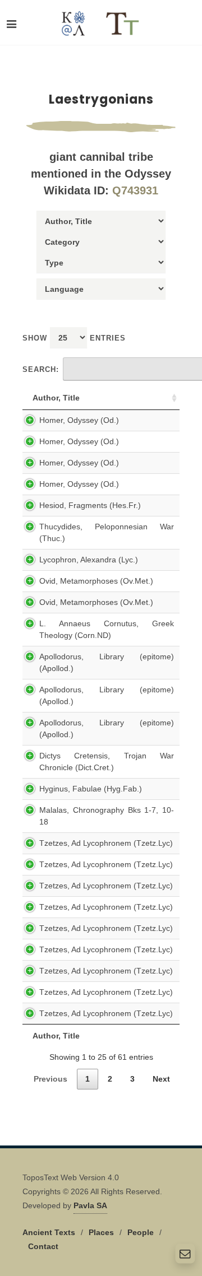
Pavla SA (90, 1205)
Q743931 (135, 190)
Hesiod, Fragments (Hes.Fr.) (90, 505)
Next (161, 1078)
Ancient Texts (48, 1232)
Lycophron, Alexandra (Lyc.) (88, 559)
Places (101, 1232)
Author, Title (56, 397)
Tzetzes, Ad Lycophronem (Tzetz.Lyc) (106, 843)
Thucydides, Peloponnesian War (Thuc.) (106, 532)
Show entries (74, 338)
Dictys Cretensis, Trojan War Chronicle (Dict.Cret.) (106, 761)
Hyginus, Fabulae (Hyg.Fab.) (90, 788)
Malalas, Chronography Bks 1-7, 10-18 (106, 815)
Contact (43, 1246)
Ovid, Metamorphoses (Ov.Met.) (96, 580)
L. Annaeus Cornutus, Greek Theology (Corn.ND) (106, 629)
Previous (50, 1078)
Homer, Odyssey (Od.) (79, 420)
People (140, 1232)
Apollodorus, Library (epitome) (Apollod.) (106, 662)
